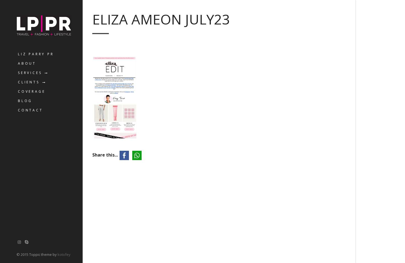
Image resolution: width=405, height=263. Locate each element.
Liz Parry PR (36, 54)
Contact (30, 110)
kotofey (64, 254)
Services (30, 72)
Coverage (31, 91)
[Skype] (26, 242)
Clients (29, 82)
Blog (25, 100)
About (27, 63)
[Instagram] (19, 242)
